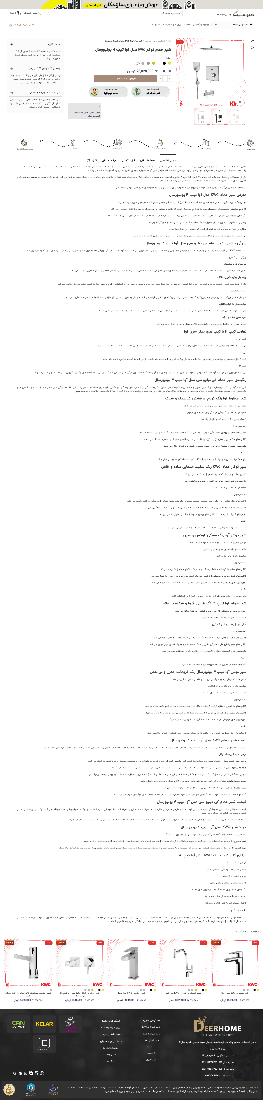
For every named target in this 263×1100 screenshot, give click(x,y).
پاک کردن (136, 63)
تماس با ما (111, 1054)
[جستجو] (48, 13)
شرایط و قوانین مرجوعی (111, 1034)
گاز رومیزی (151, 1059)
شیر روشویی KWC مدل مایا (131, 993)
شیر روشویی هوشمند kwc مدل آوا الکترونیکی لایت (28, 995)
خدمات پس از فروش (110, 1041)
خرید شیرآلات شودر (151, 1033)
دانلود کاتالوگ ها (110, 1048)
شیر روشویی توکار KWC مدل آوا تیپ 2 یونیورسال (79, 995)
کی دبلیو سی (150, 41)
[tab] (168, 159)
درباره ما (111, 1061)
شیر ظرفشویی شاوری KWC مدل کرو (183, 993)
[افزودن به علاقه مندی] (252, 47)
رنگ (169, 58)
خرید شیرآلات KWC (151, 1027)
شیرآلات (161, 41)
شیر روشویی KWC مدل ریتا (234, 993)
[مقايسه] (252, 41)
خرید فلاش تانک (151, 1040)
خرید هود (151, 1053)
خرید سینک (151, 1046)
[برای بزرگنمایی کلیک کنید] (240, 102)
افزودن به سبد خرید (125, 78)
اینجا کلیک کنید (27, 82)
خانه (169, 41)
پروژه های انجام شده (110, 1027)
